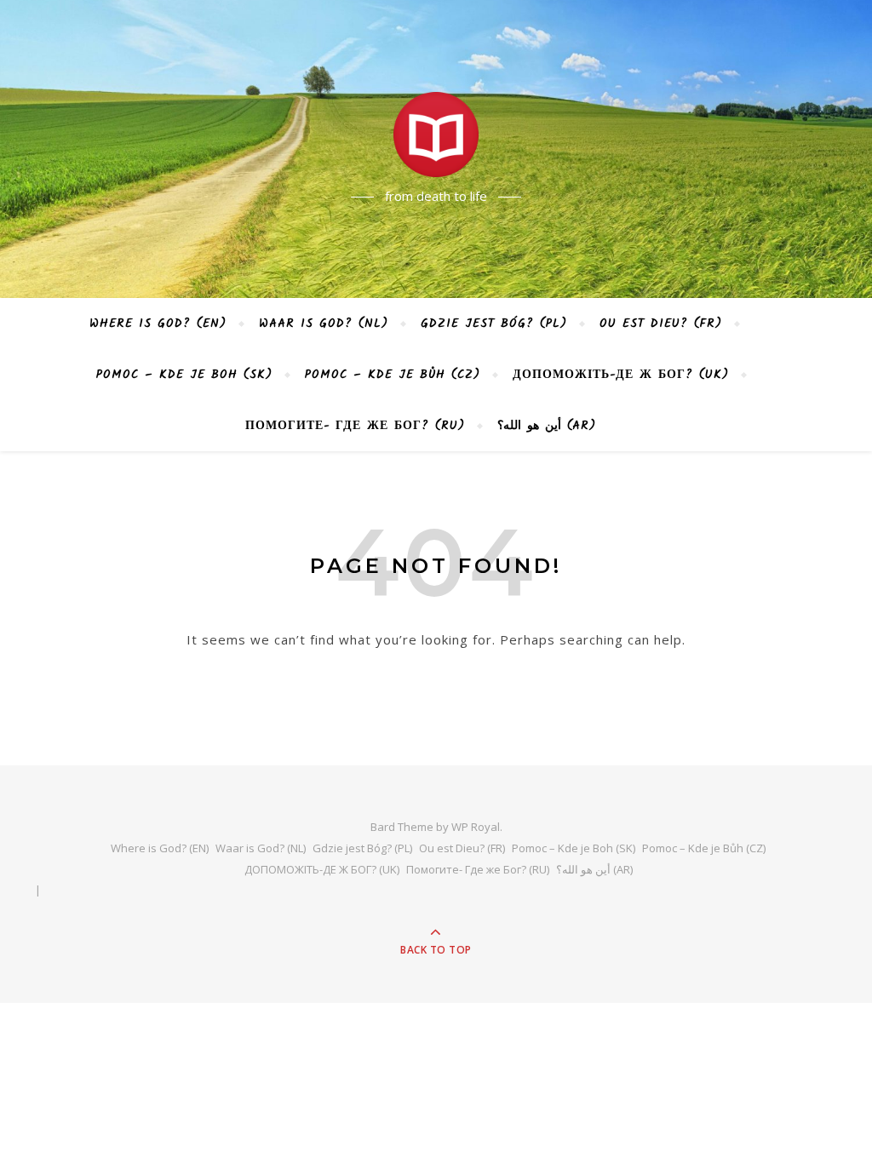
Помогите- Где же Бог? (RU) (355, 425)
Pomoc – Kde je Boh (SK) (184, 374)
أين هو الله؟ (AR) (546, 425)
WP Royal (475, 826)
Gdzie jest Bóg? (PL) (494, 323)
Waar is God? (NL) (323, 323)
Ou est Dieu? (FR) (661, 323)
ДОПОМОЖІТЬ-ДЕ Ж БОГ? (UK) (621, 374)
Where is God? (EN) (158, 323)
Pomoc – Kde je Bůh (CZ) (392, 374)
